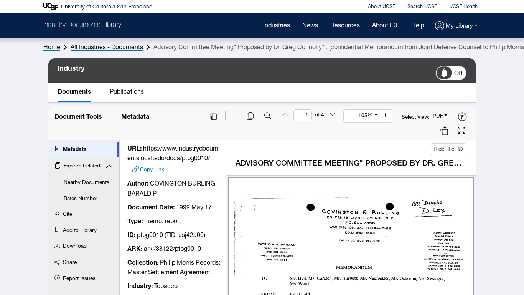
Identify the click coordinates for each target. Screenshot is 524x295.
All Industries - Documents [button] (107, 48)
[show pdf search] (268, 116)
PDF (438, 116)
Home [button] (51, 48)
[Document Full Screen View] (461, 131)
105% (365, 115)
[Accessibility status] (462, 117)
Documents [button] (74, 92)
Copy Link (152, 170)
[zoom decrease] (350, 116)
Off (458, 74)
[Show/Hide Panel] (213, 116)
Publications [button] (127, 92)
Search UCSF (422, 6)
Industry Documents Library (82, 25)
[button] (456, 26)
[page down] (332, 115)
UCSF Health (463, 6)
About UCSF (381, 6)
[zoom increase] (385, 116)
